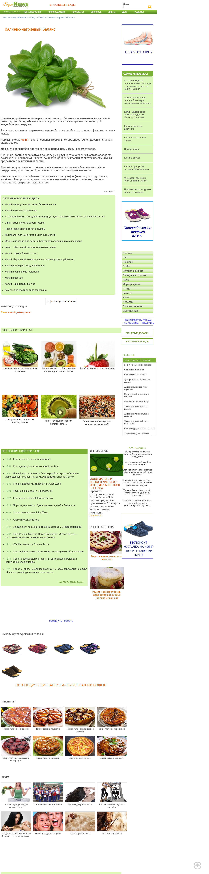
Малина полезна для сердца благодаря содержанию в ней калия (43, 241)
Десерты (128, 302)
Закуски (127, 293)
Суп (125, 257)
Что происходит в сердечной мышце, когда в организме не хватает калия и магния (55, 216)
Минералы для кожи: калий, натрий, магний (30, 234)
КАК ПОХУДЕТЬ (137, 447)
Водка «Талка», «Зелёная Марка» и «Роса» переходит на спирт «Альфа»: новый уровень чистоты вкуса (46, 570)
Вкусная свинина (133, 270)
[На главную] (15, 9)
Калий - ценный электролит (21, 253)
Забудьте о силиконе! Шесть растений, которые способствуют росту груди (137, 503)
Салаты (127, 253)
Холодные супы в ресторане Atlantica (32, 466)
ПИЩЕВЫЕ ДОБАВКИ (137, 333)
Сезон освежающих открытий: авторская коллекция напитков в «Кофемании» (41, 560)
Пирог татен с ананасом (112, 758)
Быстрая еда (130, 310)
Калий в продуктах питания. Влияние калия (30, 204)
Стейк (126, 266)
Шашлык (128, 262)
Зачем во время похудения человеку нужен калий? (97, 423)
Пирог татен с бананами (48, 758)
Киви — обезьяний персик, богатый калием (30, 247)
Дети (124, 12)
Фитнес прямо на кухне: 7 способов (112, 805)
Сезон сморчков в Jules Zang (27, 512)
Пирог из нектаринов (80, 758)
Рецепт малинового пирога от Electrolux (107, 558)
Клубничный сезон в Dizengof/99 (29, 490)
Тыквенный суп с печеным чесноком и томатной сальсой (138, 434)
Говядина (135, 360)
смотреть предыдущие (71, 582)
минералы (24, 312)
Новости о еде (9, 18)
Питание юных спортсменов (48, 804)
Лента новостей (32, 12)
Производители (56, 12)
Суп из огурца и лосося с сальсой (139, 428)
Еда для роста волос (80, 833)
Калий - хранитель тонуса (20, 283)
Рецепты (139, 12)
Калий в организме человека (22, 271)
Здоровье (96, 12)
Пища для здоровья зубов (48, 833)
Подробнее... (96, 515)
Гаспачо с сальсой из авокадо (137, 365)
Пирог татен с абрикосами (16, 729)
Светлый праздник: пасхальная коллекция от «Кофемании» (45, 551)
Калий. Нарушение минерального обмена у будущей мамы (39, 259)
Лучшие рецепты (133, 306)
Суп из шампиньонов (134, 370)
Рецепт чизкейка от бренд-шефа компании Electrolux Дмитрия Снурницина (106, 594)
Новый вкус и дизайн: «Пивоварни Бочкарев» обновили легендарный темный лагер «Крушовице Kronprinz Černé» (42, 475)
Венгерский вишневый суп (136, 401)
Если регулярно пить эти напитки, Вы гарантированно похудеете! (137, 454)
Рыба (126, 279)
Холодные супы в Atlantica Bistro (29, 498)
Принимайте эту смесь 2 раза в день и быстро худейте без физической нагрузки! (137, 482)
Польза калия (131, 149)
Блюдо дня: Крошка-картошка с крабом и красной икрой (43, 526)
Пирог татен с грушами (48, 729)
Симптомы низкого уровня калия (25, 222)
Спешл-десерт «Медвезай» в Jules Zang (33, 483)
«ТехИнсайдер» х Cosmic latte (27, 544)
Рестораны (78, 12)
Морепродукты (131, 284)
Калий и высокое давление (21, 210)
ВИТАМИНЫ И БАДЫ (137, 341)
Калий (41, 18)
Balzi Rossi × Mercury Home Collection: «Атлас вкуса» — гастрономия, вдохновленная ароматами (42, 535)
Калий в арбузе (14, 277)
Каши (126, 297)
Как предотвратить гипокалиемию (26, 289)
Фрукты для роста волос (80, 804)
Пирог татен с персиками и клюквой (80, 730)
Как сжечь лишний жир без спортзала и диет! (137, 463)
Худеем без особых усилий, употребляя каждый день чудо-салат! (137, 492)
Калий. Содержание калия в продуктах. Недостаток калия (134, 114)
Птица (126, 288)
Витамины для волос (112, 833)
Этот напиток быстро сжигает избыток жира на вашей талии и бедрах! (137, 472)
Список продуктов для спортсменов (16, 805)
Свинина (146, 360)
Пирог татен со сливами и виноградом (16, 759)
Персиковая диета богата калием (25, 228)
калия (24, 139)
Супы (126, 360)
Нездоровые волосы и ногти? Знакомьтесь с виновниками (16, 834)
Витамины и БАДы (27, 18)
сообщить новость (61, 620)
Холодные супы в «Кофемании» (28, 459)
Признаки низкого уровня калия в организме (20, 370)
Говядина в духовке (134, 275)
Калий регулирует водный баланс (25, 265)
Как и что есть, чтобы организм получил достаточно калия (58, 370)
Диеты (111, 12)
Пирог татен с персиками (112, 729)
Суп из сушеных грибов (135, 375)
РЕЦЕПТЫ (128, 355)
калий (12, 312)
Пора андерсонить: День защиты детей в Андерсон (40, 505)
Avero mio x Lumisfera (22, 519)
